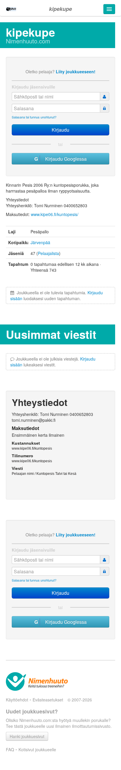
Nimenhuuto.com (28, 41)
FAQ (10, 749)
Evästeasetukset (48, 700)
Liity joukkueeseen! (75, 71)
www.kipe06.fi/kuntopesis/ (54, 214)
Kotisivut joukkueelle (37, 749)
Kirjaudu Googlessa (64, 158)
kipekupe (60, 9)
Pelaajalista (48, 253)
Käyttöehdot (17, 700)
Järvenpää (40, 242)
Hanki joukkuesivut (27, 736)
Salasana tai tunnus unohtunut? (34, 117)
